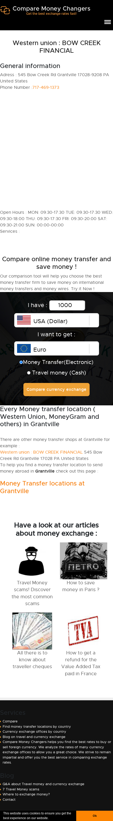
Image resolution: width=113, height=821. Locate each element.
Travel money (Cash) (58, 372)
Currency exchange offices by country (34, 731)
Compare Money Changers (45, 12)
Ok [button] (95, 815)
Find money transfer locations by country (37, 726)
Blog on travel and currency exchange (34, 737)
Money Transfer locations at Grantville (42, 487)
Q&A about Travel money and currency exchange (43, 784)
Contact (9, 799)
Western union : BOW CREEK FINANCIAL (41, 452)
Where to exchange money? (26, 794)
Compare (10, 721)
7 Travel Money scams (21, 789)
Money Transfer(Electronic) (58, 362)
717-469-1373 (45, 87)
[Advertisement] (56, 150)
